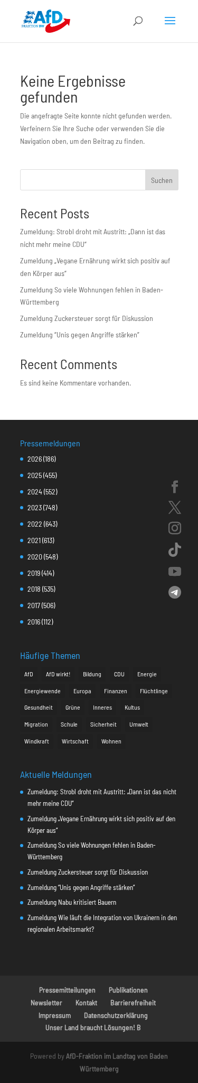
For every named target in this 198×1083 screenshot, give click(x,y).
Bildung (92, 673)
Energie (147, 673)
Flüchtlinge (154, 690)
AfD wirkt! (58, 673)
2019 (33, 572)
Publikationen (128, 989)
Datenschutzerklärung (116, 1015)
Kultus (132, 707)
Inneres (102, 707)
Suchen (162, 180)
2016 (33, 621)
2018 (34, 588)
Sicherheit (103, 724)
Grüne (72, 707)
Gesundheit (38, 707)
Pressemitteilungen (67, 989)
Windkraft (36, 741)
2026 (34, 458)
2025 (34, 475)
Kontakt (86, 1002)
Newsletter (46, 1002)
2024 (34, 491)
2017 (33, 605)
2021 (34, 540)
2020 (34, 556)
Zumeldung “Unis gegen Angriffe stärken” (79, 334)
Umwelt (138, 724)
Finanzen (115, 690)
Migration (36, 724)
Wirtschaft (75, 741)
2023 (34, 507)
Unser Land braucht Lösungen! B (93, 1027)
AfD (28, 673)
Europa (82, 690)
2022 (34, 523)
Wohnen (111, 741)
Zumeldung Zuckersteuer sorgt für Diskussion (86, 318)
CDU (119, 673)
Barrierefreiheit (133, 1002)
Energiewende (42, 690)
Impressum (55, 1015)
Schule (69, 724)
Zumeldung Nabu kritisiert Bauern (71, 902)
